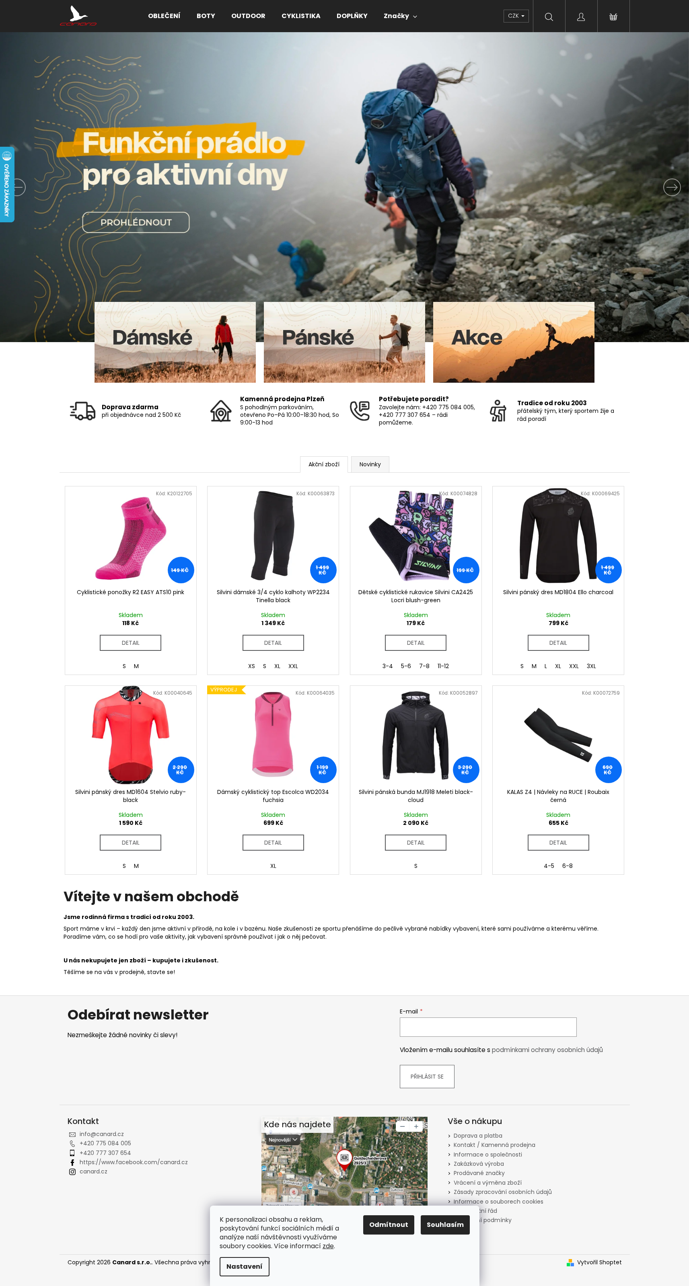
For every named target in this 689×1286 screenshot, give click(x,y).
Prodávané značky (479, 1173)
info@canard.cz (102, 1134)
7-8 (424, 666)
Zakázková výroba (479, 1164)
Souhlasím (445, 1224)
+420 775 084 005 (105, 1143)
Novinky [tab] (370, 464)
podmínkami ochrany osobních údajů (547, 1050)
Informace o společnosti (488, 1155)
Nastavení (244, 1266)
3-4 (388, 666)
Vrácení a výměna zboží (488, 1183)
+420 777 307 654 (105, 1153)
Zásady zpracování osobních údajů (503, 1192)
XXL (293, 666)
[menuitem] (164, 16)
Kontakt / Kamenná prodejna (494, 1145)
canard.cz (93, 1171)
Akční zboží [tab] (324, 464)
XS (251, 666)
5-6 (406, 666)
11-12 (443, 666)
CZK (514, 16)
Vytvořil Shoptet (599, 1262)
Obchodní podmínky (483, 1220)
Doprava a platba (478, 1136)
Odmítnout (388, 1224)
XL (277, 666)
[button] (51, 187)
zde (328, 1246)
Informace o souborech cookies (498, 1202)
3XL (591, 666)
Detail (131, 643)
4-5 (549, 866)
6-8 (567, 866)
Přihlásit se (427, 1077)
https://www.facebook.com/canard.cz (134, 1162)
